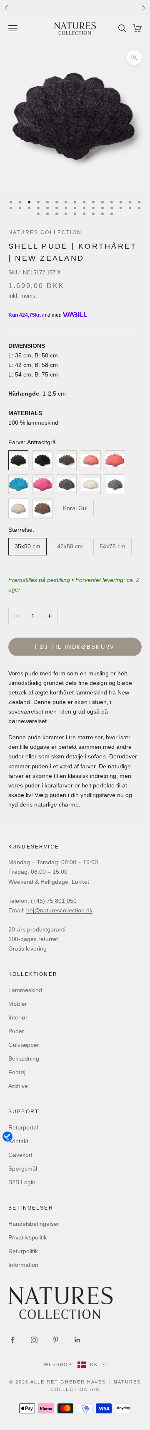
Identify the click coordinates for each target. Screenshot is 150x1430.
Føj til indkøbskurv (75, 647)
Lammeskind (25, 990)
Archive (18, 1086)
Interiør (18, 1017)
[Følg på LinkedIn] (77, 1340)
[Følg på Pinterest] (56, 1340)
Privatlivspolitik (27, 1237)
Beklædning (23, 1058)
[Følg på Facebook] (12, 1340)
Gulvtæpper (23, 1044)
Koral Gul (75, 508)
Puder (16, 1031)
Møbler (17, 1003)
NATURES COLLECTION (45, 232)
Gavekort (20, 1154)
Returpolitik (23, 1251)
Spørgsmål (22, 1168)
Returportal (23, 1127)
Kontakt (18, 1141)
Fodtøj (16, 1072)
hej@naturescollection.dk (59, 910)
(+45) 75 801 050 (54, 900)
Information (23, 1264)
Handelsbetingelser (33, 1223)
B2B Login (21, 1182)
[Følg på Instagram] (34, 1340)
